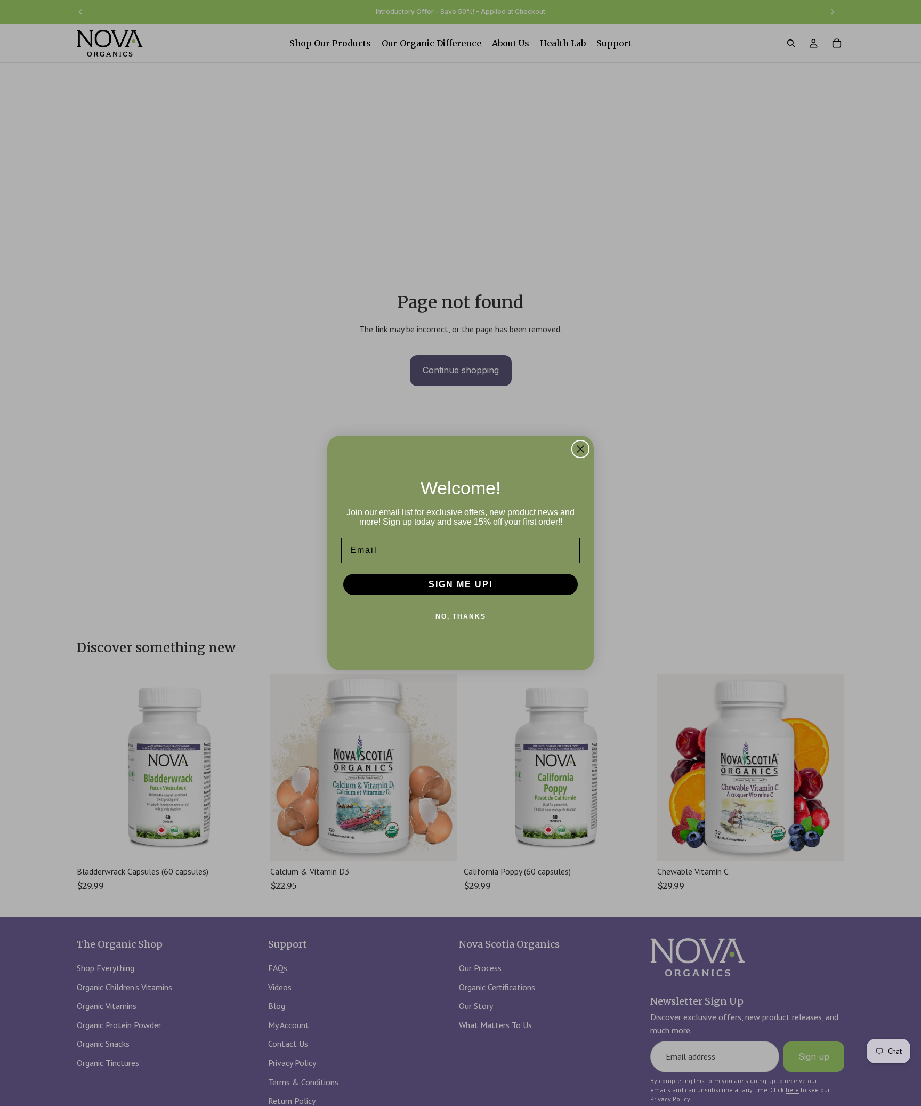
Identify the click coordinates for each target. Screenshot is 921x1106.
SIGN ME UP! (461, 584)
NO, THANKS (460, 616)
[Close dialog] (580, 449)
